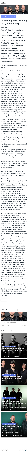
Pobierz (24, 325)
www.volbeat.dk (11, 158)
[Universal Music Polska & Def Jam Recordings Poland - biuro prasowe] (3, 3)
